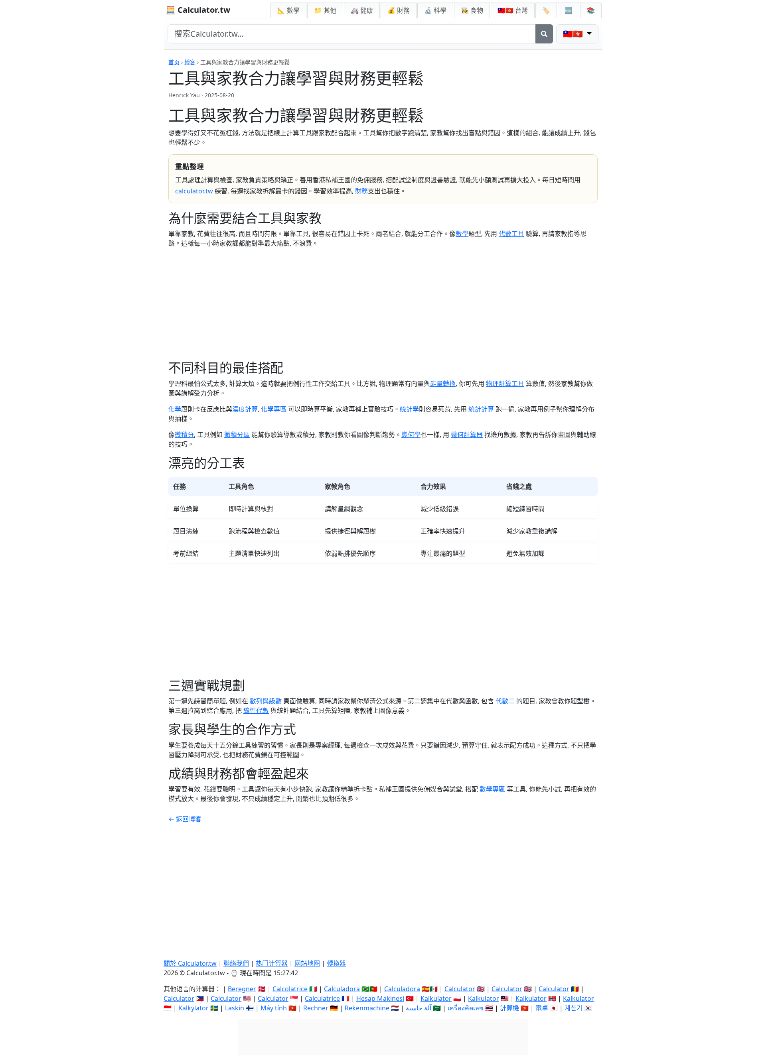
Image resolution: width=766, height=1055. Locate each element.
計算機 (509, 1008)
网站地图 (307, 963)
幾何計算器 (467, 434)
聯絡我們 (236, 963)
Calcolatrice (290, 988)
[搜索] (544, 33)
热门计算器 (272, 963)
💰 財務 (398, 10)
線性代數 (256, 710)
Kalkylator (193, 1008)
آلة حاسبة (418, 1008)
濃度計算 (245, 409)
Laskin (234, 1008)
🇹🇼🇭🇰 (513, 10)
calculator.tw (194, 191)
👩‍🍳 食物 (472, 10)
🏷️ (546, 10)
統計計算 (481, 409)
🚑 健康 (362, 10)
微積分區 (237, 434)
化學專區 (273, 409)
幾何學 (411, 434)
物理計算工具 (505, 383)
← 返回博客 (184, 819)
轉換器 (336, 963)
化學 (174, 409)
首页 (174, 62)
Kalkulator (436, 998)
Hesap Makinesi (380, 998)
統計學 (409, 409)
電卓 (541, 1008)
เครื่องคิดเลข (466, 1008)
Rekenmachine (367, 1008)
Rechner (315, 1008)
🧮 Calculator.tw (198, 9)
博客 (189, 62)
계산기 (573, 1008)
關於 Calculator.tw (190, 963)
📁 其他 (325, 10)
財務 (361, 191)
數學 (462, 233)
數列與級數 (266, 701)
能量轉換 (443, 383)
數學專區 (492, 789)
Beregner (242, 988)
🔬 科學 (435, 10)
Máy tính (274, 1008)
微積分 (184, 434)
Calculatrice (322, 998)
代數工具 (511, 233)
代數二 (505, 701)
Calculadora (342, 988)
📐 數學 (288, 10)
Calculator (459, 988)
